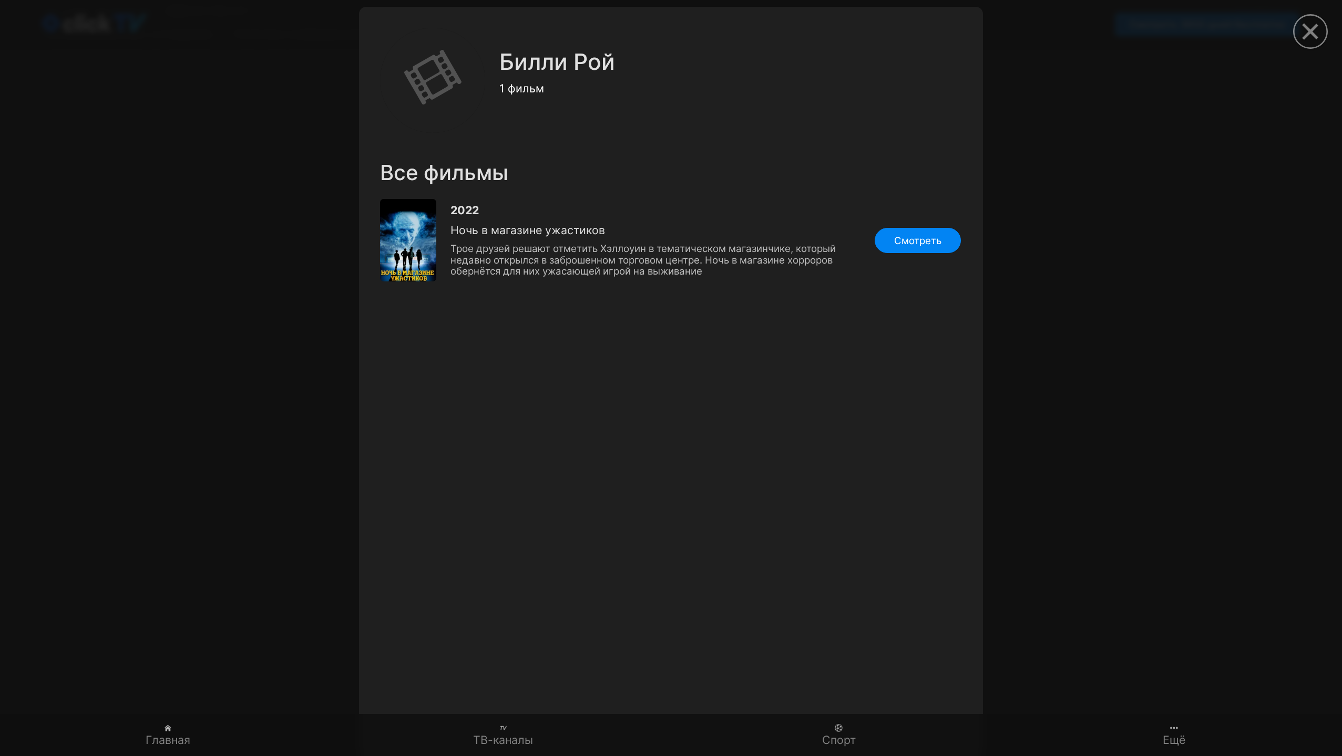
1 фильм (521, 88)
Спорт (839, 740)
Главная (168, 740)
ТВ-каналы (503, 740)
